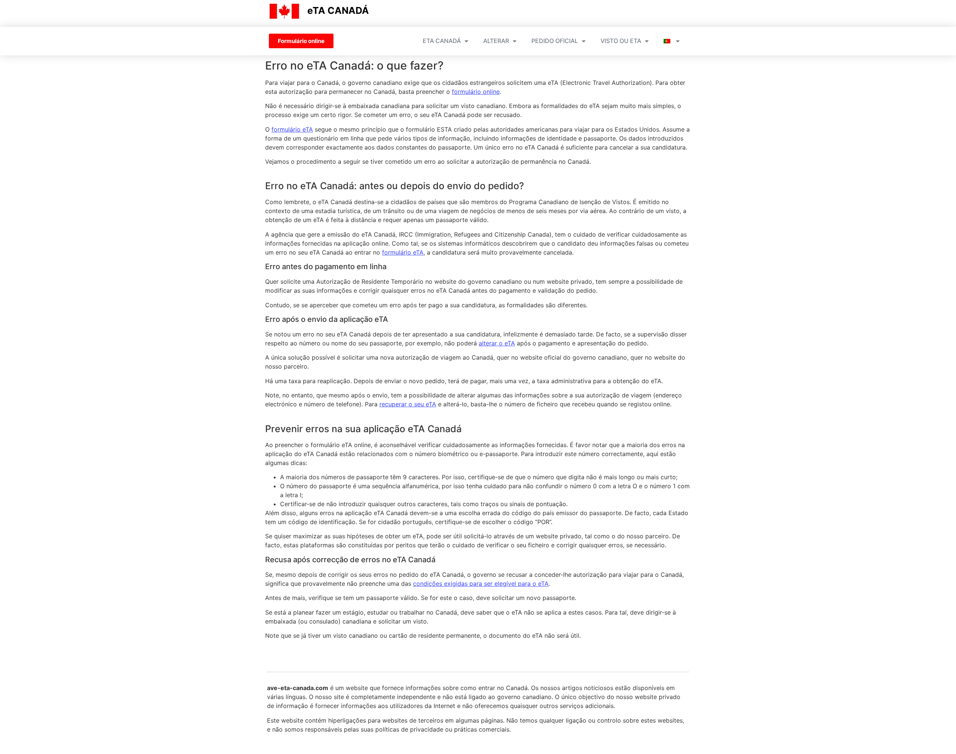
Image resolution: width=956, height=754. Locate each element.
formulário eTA (292, 129)
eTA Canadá (442, 40)
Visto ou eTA (620, 40)
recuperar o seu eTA (407, 404)
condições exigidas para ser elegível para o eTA (481, 583)
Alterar (496, 40)
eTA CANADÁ (338, 10)
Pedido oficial (554, 40)
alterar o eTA (497, 343)
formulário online (476, 91)
